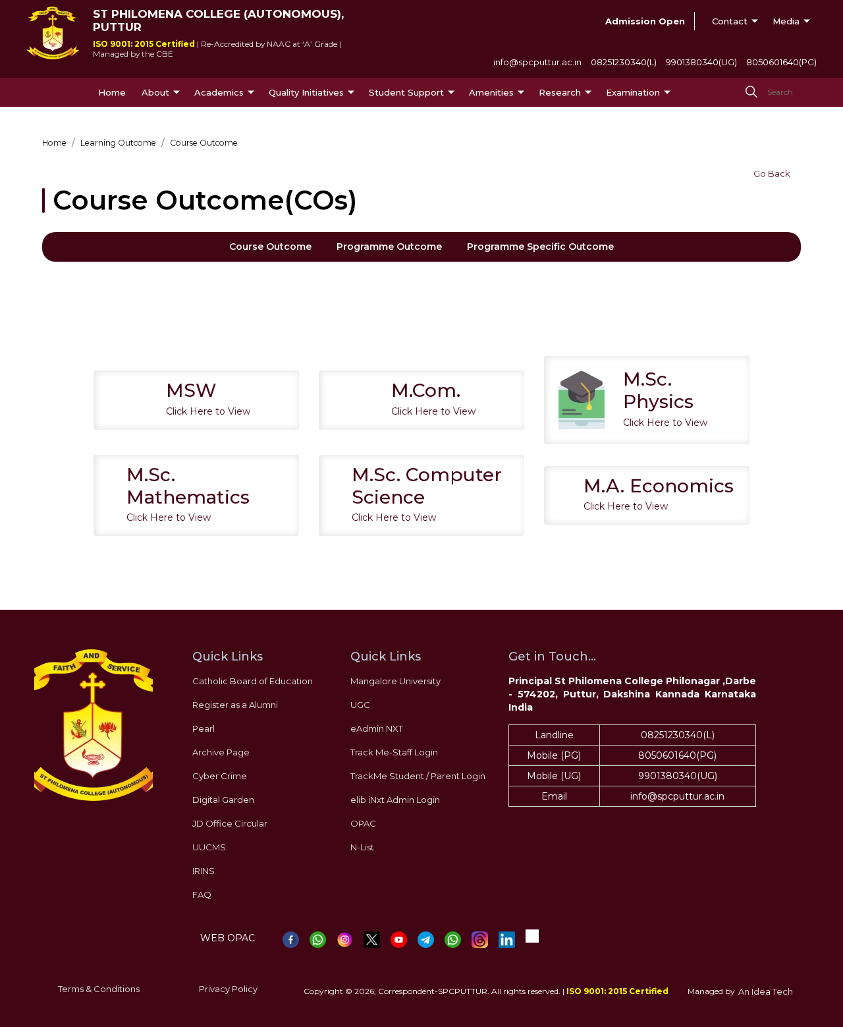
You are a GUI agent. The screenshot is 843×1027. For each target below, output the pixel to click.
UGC (360, 704)
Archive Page (221, 752)
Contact (730, 21)
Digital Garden (223, 799)
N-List (362, 847)
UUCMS (209, 847)
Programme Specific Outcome (540, 246)
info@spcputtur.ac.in (537, 62)
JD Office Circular (229, 823)
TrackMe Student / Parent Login (417, 776)
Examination (633, 92)
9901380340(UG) (701, 62)
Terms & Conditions (99, 988)
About (155, 92)
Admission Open (645, 21)
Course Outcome (270, 246)
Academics (219, 92)
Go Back (771, 173)
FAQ (201, 894)
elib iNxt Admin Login (395, 799)
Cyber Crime (219, 776)
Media (786, 21)
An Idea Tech (765, 991)
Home (112, 92)
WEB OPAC (227, 938)
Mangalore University (395, 681)
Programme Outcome (389, 246)
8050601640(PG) (781, 62)
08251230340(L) (624, 62)
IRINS (203, 871)
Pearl (203, 728)
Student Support (406, 92)
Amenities (491, 92)
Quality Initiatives (306, 92)
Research (560, 92)
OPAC (363, 823)
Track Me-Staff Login (394, 752)
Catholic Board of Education (252, 681)
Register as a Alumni (235, 704)
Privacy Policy (228, 988)
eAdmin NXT (376, 728)
